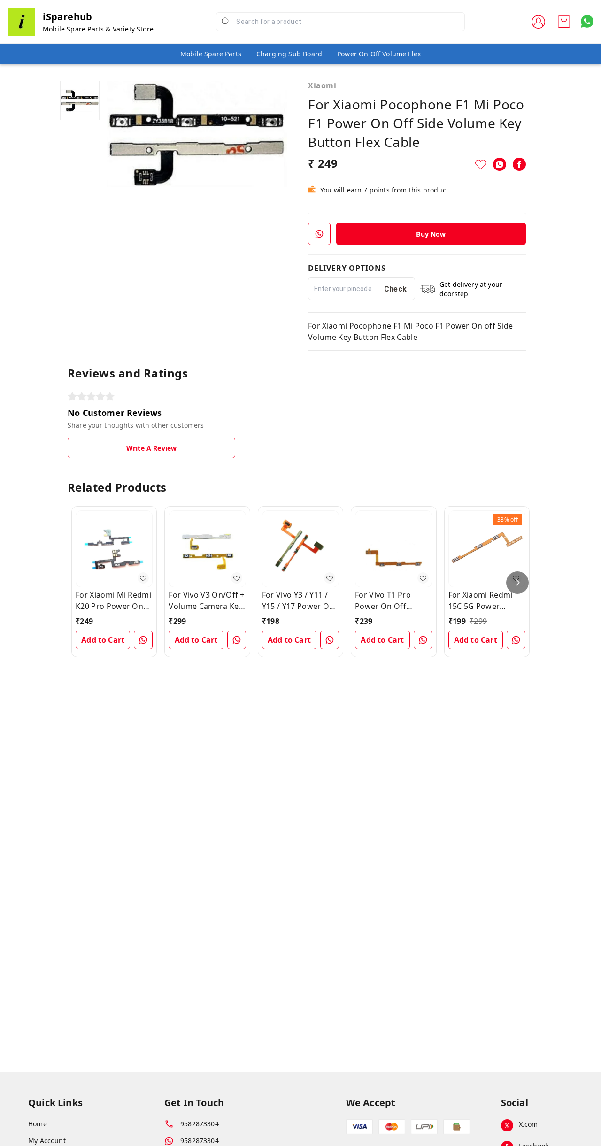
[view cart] (563, 22)
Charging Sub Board (289, 53)
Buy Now (431, 234)
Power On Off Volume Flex (379, 53)
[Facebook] (519, 164)
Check (396, 289)
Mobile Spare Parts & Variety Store (98, 28)
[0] (563, 22)
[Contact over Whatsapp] (587, 21)
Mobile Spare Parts (210, 53)
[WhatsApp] (499, 164)
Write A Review (151, 448)
